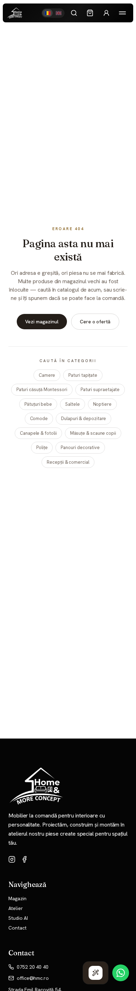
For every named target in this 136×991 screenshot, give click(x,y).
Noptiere (102, 404)
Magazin (17, 898)
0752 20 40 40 (32, 967)
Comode (39, 418)
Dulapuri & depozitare (83, 418)
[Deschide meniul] (122, 13)
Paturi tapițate (82, 375)
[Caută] (74, 13)
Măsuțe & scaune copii (93, 433)
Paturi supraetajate (100, 389)
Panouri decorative (80, 447)
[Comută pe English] (58, 13)
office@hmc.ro (33, 978)
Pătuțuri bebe (38, 404)
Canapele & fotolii (38, 433)
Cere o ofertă (95, 321)
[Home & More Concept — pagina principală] (15, 13)
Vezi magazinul (42, 321)
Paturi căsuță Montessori (41, 389)
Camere (47, 375)
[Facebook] (24, 859)
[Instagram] (11, 859)
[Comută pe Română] (47, 13)
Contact (17, 928)
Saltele (72, 404)
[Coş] (90, 13)
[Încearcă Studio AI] (95, 973)
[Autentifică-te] (106, 13)
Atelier (15, 908)
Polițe (42, 447)
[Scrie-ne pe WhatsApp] (120, 972)
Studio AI (18, 918)
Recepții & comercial (68, 462)
